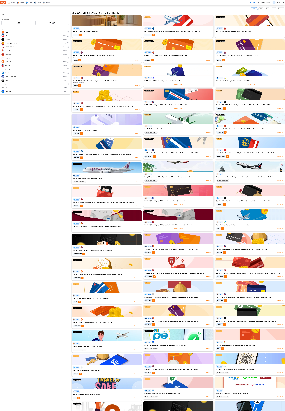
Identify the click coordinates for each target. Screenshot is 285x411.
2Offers (65, 72)
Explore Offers (106, 229)
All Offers (254, 8)
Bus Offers (281, 8)
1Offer (65, 80)
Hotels (273, 8)
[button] (18, 23)
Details (136, 35)
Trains (267, 8)
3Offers (65, 65)
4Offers (65, 39)
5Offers (65, 35)
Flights (261, 8)
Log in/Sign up (280, 2)
